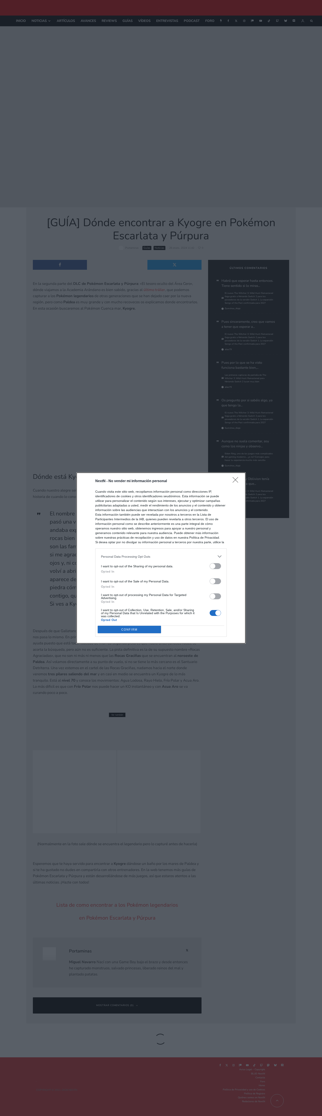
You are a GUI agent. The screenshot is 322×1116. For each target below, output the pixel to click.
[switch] (215, 566)
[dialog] (161, 558)
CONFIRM (129, 629)
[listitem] (161, 556)
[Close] (237, 481)
